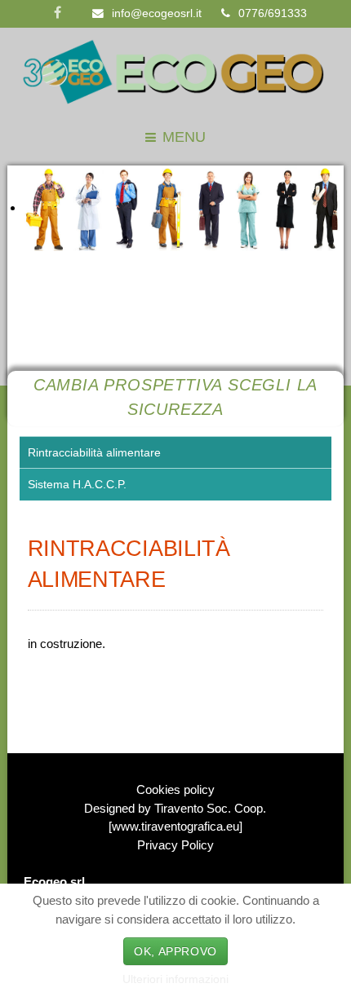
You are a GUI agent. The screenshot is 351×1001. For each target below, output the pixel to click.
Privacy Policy (175, 845)
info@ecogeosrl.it (157, 13)
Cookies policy (175, 789)
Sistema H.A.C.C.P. (77, 484)
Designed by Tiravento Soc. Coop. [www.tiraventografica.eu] (175, 817)
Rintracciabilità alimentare (94, 453)
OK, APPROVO (175, 951)
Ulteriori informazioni (175, 979)
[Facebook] (58, 14)
